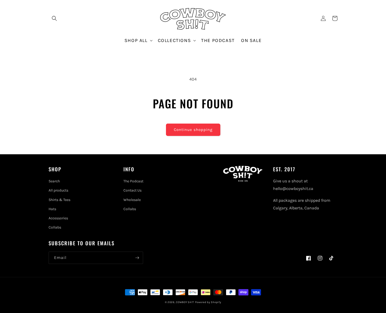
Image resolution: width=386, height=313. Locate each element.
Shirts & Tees (59, 200)
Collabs (55, 227)
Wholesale (132, 200)
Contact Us (132, 190)
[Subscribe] (137, 258)
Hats (52, 209)
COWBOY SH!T (185, 302)
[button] (54, 18)
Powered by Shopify (208, 302)
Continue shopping (193, 129)
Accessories (58, 218)
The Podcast (133, 181)
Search (54, 181)
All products (58, 190)
